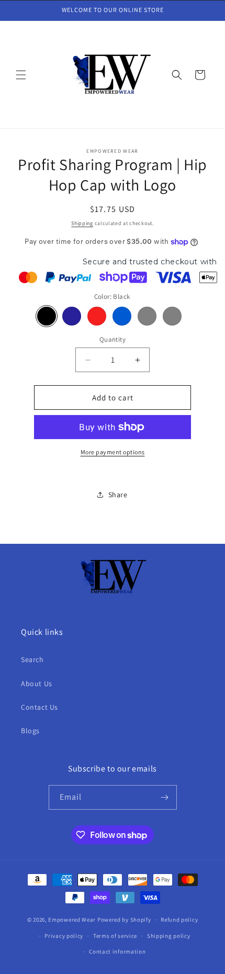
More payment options (113, 452)
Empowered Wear (72, 919)
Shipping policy (168, 935)
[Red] (96, 316)
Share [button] (118, 494)
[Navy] (71, 316)
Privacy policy (63, 935)
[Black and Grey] (172, 316)
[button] (20, 74)
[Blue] (122, 316)
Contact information (117, 951)
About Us (36, 683)
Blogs (30, 730)
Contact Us (39, 707)
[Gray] (147, 316)
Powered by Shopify (124, 919)
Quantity (112, 339)
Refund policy (179, 919)
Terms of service (115, 935)
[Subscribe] (164, 797)
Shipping (82, 223)
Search (32, 659)
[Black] (46, 316)
